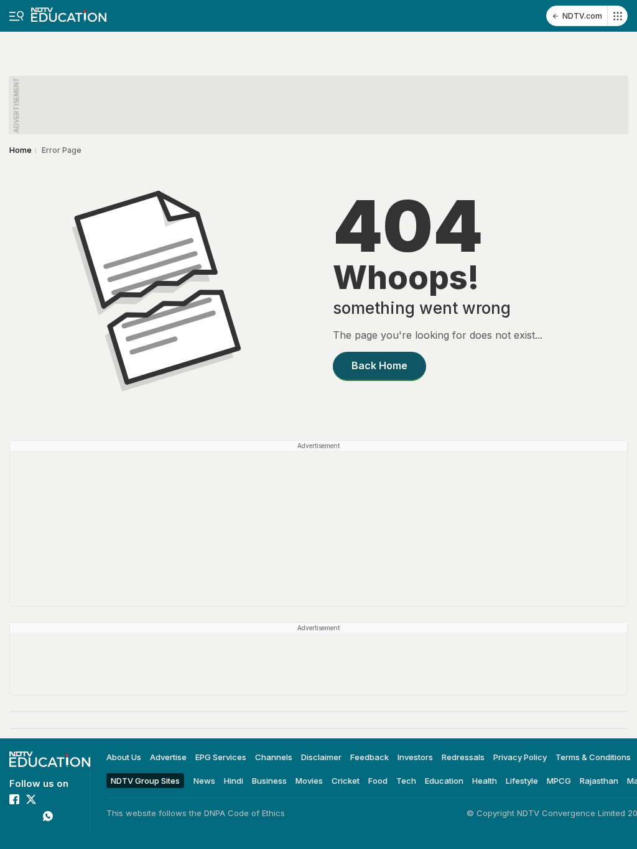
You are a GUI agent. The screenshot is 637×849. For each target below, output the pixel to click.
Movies (309, 780)
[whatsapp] (48, 816)
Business (269, 780)
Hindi (233, 780)
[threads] (14, 833)
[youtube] (31, 816)
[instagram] (48, 799)
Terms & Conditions (593, 757)
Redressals (463, 757)
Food (378, 780)
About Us (123, 757)
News (204, 780)
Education (444, 780)
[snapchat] (31, 833)
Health (484, 780)
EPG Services (220, 757)
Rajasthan (599, 780)
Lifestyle (522, 780)
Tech (406, 780)
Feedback (369, 757)
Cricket (346, 780)
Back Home (379, 365)
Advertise (168, 757)
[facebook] (14, 799)
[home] (68, 11)
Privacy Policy (520, 757)
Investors (415, 757)
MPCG (559, 780)
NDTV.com (582, 16)
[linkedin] (14, 816)
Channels (273, 757)
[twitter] (31, 799)
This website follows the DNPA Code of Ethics (195, 813)
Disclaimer (321, 757)
